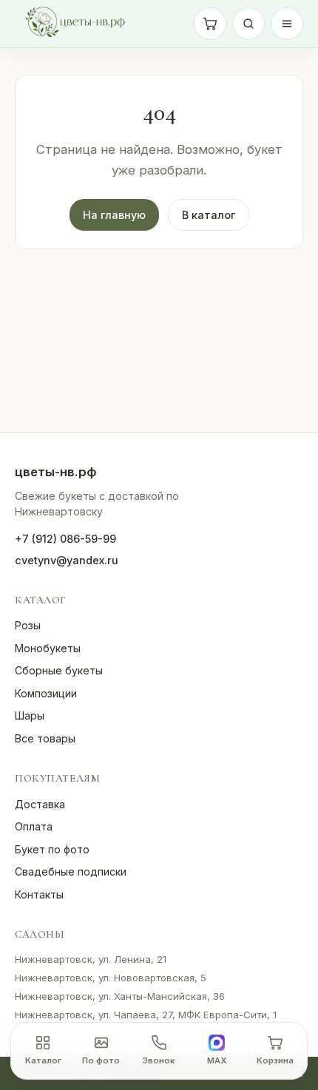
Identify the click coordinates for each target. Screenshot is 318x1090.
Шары (29, 715)
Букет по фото (52, 849)
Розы (28, 625)
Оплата (34, 826)
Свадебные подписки (70, 871)
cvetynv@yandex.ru (66, 560)
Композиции (46, 693)
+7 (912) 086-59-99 (65, 538)
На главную (114, 215)
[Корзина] (210, 23)
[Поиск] (248, 23)
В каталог (208, 215)
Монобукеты (48, 648)
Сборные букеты (59, 670)
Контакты (39, 894)
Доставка (40, 804)
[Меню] (287, 23)
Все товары (45, 738)
